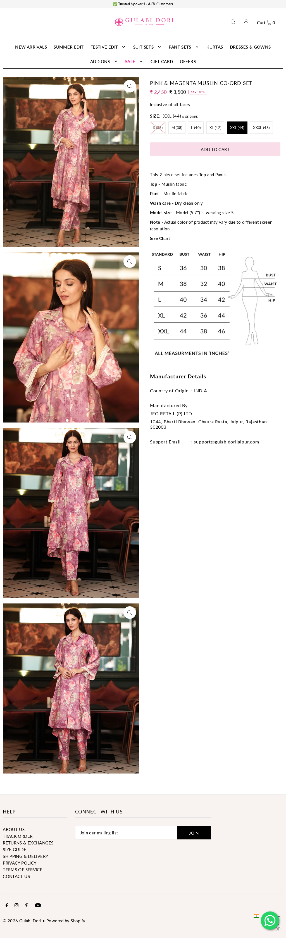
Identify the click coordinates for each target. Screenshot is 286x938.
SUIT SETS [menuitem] (143, 46)
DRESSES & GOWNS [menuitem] (250, 46)
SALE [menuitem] (130, 61)
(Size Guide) (190, 116)
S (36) (158, 127)
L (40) (196, 127)
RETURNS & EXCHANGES (28, 842)
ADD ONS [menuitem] (100, 61)
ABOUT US (14, 829)
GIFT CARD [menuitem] (162, 61)
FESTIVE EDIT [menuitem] (104, 46)
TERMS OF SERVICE (22, 869)
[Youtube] (38, 905)
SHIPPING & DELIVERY (25, 856)
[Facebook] (7, 905)
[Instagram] (16, 905)
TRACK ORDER (17, 836)
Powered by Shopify (65, 920)
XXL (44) (237, 127)
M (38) (176, 127)
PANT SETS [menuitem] (180, 46)
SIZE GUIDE (14, 849)
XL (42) (215, 127)
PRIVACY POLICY (19, 862)
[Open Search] (233, 21)
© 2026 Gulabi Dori (22, 920)
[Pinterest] (26, 905)
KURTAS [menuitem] (214, 46)
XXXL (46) (261, 127)
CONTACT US (16, 876)
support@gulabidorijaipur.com (226, 441)
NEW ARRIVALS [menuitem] (31, 46)
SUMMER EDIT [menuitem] (69, 46)
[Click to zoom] (129, 86)
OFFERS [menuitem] (188, 61)
